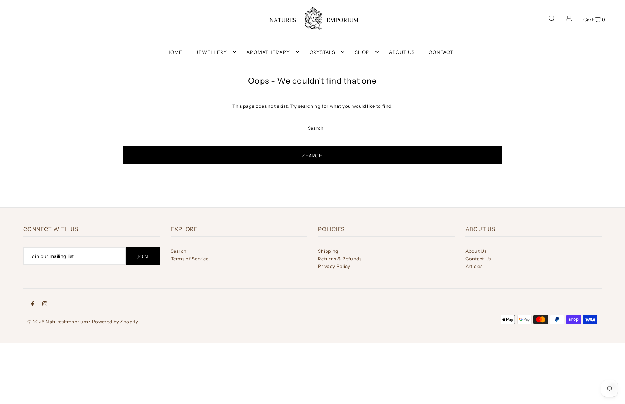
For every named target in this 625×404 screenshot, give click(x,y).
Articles (474, 266)
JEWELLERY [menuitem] (211, 52)
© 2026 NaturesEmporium (57, 321)
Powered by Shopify (115, 321)
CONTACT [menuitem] (441, 52)
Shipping (328, 251)
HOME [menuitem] (174, 52)
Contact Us (478, 258)
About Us (476, 251)
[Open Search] (552, 18)
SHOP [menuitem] (362, 52)
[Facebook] (32, 303)
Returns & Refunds (340, 258)
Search (179, 251)
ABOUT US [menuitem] (402, 52)
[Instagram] (44, 303)
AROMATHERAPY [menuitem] (268, 52)
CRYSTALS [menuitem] (323, 52)
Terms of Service (190, 258)
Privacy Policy (334, 266)
